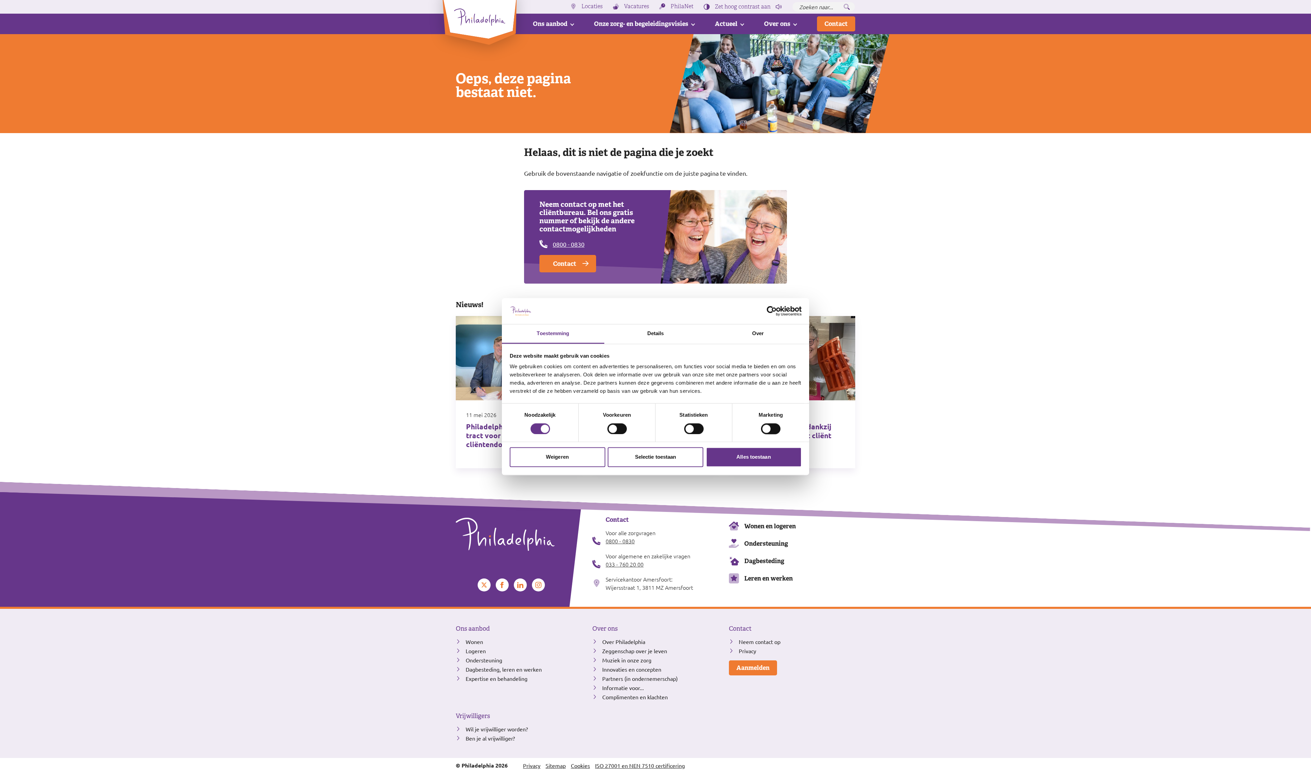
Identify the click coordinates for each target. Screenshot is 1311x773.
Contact (836, 24)
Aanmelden (753, 668)
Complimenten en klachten (635, 696)
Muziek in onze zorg (626, 660)
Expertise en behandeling (496, 678)
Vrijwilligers (473, 716)
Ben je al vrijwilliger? (490, 738)
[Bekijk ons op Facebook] (502, 584)
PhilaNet (682, 6)
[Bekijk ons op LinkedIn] (520, 584)
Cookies (580, 765)
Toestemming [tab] (553, 334)
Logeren (476, 650)
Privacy (747, 650)
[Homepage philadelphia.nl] (519, 534)
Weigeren (557, 457)
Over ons (777, 24)
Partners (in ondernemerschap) (640, 678)
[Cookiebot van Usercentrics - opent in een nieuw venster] (772, 311)
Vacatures (636, 6)
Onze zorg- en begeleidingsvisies (641, 24)
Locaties (592, 6)
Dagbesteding (764, 561)
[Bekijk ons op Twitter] (484, 584)
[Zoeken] (846, 7)
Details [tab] (655, 334)
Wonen (474, 641)
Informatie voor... (623, 687)
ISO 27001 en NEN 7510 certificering (640, 765)
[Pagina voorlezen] (779, 7)
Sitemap (556, 765)
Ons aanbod (550, 24)
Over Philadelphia (623, 641)
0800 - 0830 (568, 244)
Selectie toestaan (655, 457)
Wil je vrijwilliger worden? (497, 729)
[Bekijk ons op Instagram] (538, 584)
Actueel (726, 24)
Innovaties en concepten (631, 669)
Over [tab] (758, 334)
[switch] (617, 428)
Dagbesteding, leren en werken (504, 669)
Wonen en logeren (770, 526)
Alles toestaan (753, 457)
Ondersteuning (766, 543)
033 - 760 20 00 (625, 564)
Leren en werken (768, 578)
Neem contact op (759, 641)
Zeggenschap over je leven (634, 650)
